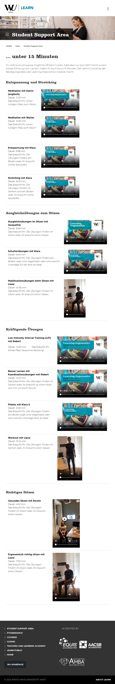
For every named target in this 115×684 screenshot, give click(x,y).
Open (17, 46)
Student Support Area (33, 46)
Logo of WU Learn (19, 8)
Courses (12, 637)
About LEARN (103, 679)
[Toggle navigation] (108, 9)
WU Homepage (15, 664)
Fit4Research (15, 633)
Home (10, 654)
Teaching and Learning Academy (26, 646)
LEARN (9, 46)
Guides (11, 641)
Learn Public (14, 650)
